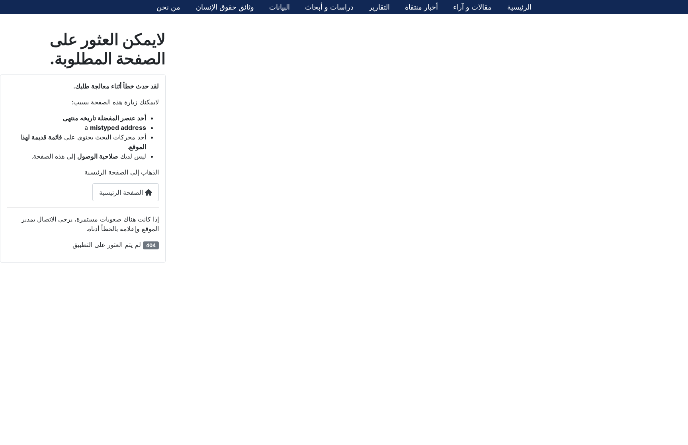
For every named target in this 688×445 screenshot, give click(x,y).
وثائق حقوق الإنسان (225, 7)
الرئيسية (519, 7)
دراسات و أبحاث (329, 7)
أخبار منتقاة (421, 7)
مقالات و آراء (472, 7)
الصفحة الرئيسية (122, 192)
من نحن (168, 7)
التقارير (379, 7)
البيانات (279, 7)
